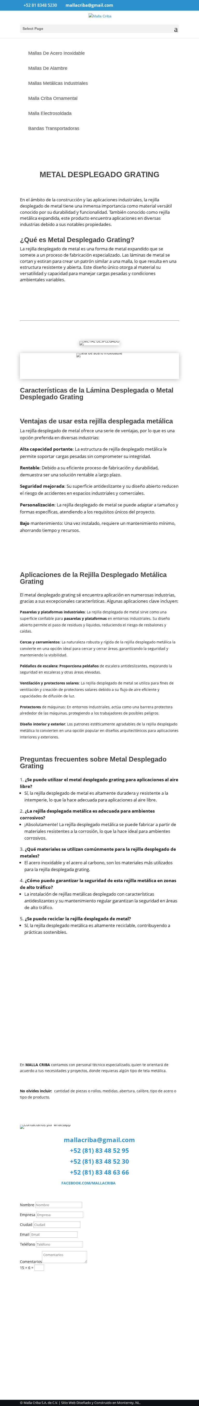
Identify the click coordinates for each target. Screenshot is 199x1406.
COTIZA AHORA (44, 1007)
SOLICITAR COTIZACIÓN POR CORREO (71, 1112)
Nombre (27, 1204)
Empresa (27, 1214)
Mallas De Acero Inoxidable (56, 53)
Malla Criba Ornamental (52, 98)
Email (25, 1234)
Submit (34, 1277)
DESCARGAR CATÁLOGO (55, 991)
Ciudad (26, 1224)
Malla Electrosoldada (50, 113)
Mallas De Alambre (47, 68)
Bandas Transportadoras (53, 128)
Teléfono (27, 1244)
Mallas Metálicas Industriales (58, 83)
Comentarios (31, 1261)
